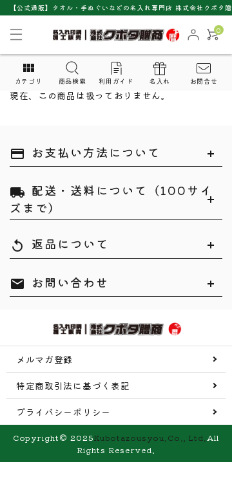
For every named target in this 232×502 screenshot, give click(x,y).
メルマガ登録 (44, 359)
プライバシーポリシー (63, 411)
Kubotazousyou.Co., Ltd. (150, 437)
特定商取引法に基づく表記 (73, 385)
